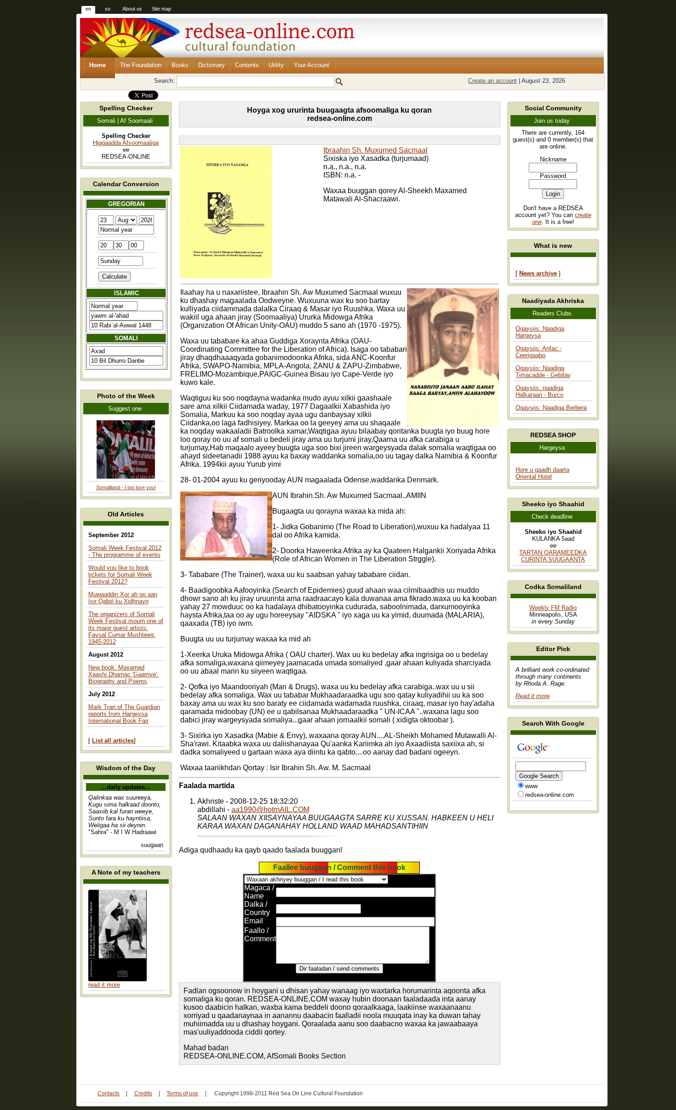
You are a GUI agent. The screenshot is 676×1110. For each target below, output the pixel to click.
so (107, 8)
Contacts (108, 1093)
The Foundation (140, 65)
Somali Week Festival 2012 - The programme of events (124, 551)
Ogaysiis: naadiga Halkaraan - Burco (539, 391)
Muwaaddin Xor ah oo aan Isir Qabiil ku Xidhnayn (122, 598)
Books (180, 65)
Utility (276, 65)
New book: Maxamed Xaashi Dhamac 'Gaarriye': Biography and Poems (123, 674)
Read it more (533, 695)
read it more (104, 984)
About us (132, 8)
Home (97, 65)
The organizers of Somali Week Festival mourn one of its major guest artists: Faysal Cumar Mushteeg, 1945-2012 (125, 628)
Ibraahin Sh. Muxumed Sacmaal (375, 150)
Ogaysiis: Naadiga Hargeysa (540, 332)
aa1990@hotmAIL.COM (270, 809)
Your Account (311, 65)
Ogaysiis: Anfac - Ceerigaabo (538, 352)
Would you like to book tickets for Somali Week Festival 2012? (120, 574)
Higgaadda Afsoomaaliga (126, 142)
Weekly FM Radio (553, 607)
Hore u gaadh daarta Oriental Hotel (542, 473)
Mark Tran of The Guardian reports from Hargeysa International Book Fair (124, 714)
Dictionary (211, 65)
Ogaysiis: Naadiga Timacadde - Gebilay (543, 371)
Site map (161, 8)
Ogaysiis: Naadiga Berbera (551, 407)
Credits (143, 1093)
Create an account (492, 80)
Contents (247, 65)
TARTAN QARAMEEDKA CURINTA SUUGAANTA (553, 556)
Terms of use (182, 1093)
